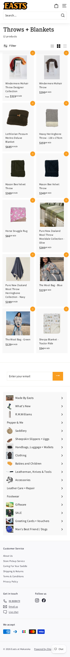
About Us (8, 555)
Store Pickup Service (14, 561)
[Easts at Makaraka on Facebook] (44, 600)
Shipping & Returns (13, 571)
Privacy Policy (10, 581)
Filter (12, 45)
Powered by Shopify (44, 649)
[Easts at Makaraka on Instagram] (37, 600)
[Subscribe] (58, 376)
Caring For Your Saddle (15, 566)
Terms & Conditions (13, 576)
